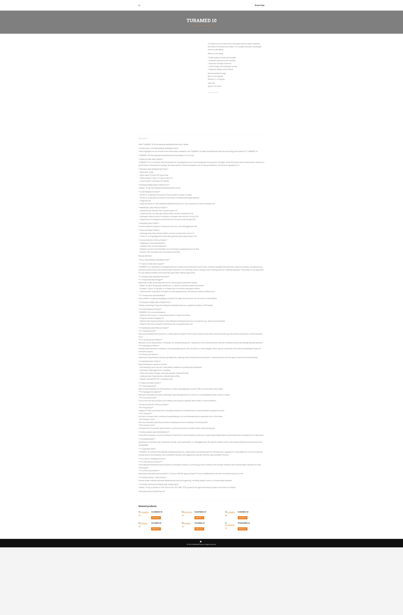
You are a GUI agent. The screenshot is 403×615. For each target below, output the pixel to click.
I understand (33, 602)
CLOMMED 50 (156, 512)
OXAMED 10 (199, 523)
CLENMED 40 (243, 512)
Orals (216, 92)
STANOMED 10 (244, 523)
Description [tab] (143, 138)
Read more (156, 518)
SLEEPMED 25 (200, 512)
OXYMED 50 (156, 523)
